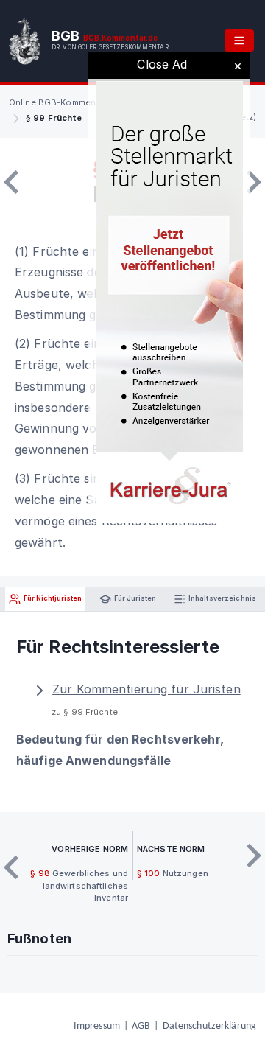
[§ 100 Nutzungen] (254, 182)
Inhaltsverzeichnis (221, 599)
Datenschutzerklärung (209, 1026)
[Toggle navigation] (239, 40)
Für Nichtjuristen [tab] (52, 599)
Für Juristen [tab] (134, 599)
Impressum (97, 1026)
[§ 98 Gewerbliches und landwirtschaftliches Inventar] (11, 182)
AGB (141, 1026)
